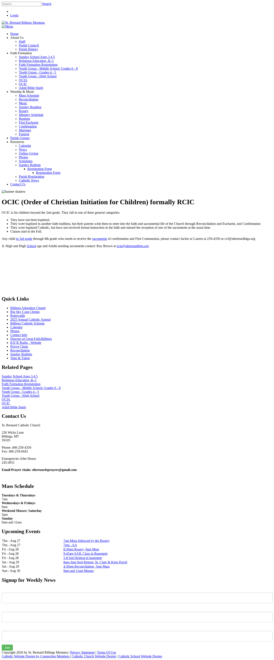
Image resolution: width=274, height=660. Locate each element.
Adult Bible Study (14, 407)
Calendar (16, 327)
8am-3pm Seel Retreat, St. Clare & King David (95, 562)
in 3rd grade (24, 239)
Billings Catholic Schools (27, 323)
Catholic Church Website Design (94, 656)
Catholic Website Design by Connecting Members (36, 656)
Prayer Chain (19, 346)
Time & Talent (20, 358)
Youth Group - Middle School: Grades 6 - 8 (31, 388)
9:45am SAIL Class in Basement (85, 553)
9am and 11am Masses (78, 571)
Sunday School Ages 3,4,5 (20, 376)
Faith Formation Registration (21, 384)
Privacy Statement (82, 652)
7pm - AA (70, 545)
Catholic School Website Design (140, 656)
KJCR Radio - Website (25, 342)
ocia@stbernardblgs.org (133, 246)
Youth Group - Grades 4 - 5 (20, 392)
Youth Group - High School (20, 395)
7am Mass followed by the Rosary (86, 541)
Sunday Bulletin (21, 354)
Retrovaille (17, 315)
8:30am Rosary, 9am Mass (81, 549)
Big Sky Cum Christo (25, 312)
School (31, 246)
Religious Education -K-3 (19, 380)
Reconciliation (20, 350)
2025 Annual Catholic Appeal (30, 319)
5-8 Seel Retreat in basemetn (82, 558)
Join (7, 647)
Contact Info (18, 335)
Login (14, 15)
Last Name (9, 608)
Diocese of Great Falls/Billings (31, 339)
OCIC (6, 403)
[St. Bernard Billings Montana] (23, 22)
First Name (9, 589)
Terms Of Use (106, 652)
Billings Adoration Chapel (28, 308)
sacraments (99, 239)
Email (6, 627)
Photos (14, 331)
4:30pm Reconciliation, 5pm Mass (86, 566)
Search (46, 4)
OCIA (6, 399)
